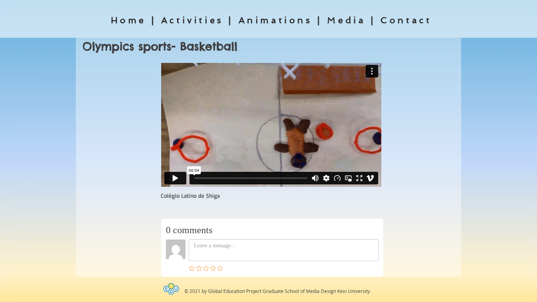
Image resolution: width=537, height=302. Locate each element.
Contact (406, 20)
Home (128, 20)
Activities (192, 20)
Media (346, 20)
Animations (276, 20)
